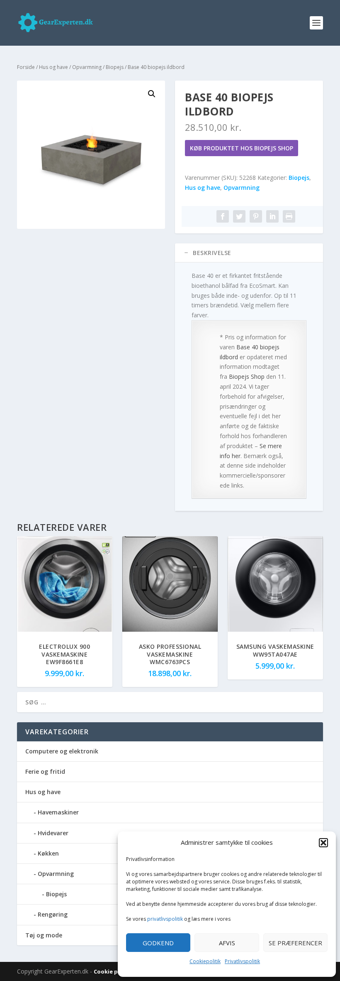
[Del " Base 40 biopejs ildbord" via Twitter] (239, 216)
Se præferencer (295, 943)
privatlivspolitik (165, 918)
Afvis (227, 943)
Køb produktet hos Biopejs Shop (241, 148)
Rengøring (53, 914)
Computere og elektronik (61, 751)
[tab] (249, 252)
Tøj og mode (43, 935)
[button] (323, 843)
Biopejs (115, 67)
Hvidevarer (53, 833)
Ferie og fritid (45, 771)
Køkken (48, 853)
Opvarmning (87, 67)
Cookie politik (114, 971)
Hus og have (53, 67)
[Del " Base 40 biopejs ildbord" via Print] (289, 216)
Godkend (158, 943)
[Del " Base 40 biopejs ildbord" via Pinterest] (256, 216)
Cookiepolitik (205, 961)
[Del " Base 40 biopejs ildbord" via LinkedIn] (272, 216)
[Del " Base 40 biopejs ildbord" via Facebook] (222, 216)
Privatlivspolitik (242, 961)
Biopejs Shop (247, 376)
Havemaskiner (58, 812)
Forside (26, 67)
